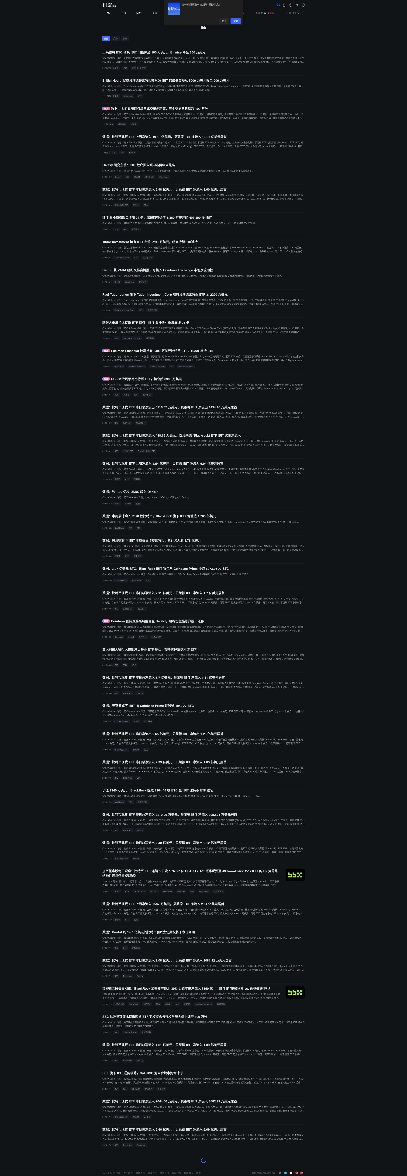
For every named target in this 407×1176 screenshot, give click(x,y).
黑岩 (136, 919)
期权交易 (136, 947)
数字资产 (142, 282)
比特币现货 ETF (121, 205)
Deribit (117, 282)
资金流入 (154, 891)
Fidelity (140, 693)
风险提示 (188, 1173)
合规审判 (148, 1088)
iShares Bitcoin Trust (132, 338)
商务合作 (164, 1173)
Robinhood (204, 891)
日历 (155, 13)
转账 (138, 503)
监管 (192, 891)
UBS (116, 338)
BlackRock (119, 528)
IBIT (125, 68)
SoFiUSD (136, 1088)
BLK (116, 1088)
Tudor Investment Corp (124, 310)
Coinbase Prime (121, 721)
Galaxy (117, 176)
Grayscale (141, 1145)
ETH (125, 665)
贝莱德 (115, 68)
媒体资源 (140, 1173)
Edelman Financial (137, 366)
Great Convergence (203, 1004)
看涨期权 (122, 124)
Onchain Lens (120, 580)
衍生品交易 (156, 636)
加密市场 (161, 1088)
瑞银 (116, 229)
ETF (122, 152)
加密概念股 (119, 1004)
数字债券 (221, 1004)
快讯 (123, 13)
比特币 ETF (147, 257)
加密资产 (147, 1004)
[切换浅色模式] (297, 5)
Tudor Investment (121, 257)
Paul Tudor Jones (185, 366)
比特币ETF (149, 176)
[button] (303, 5)
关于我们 (128, 1173)
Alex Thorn (164, 176)
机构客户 (142, 636)
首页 (109, 13)
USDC (117, 503)
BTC (116, 422)
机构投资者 (218, 891)
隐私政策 (176, 1173)
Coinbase (129, 282)
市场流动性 (146, 1032)
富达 (146, 205)
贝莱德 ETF (141, 422)
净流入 (168, 1004)
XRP (134, 665)
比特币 (112, 152)
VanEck (147, 1116)
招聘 (198, 1173)
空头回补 (181, 891)
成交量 (134, 124)
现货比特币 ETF (138, 68)
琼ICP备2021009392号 (263, 1173)
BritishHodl (128, 96)
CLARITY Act (139, 891)
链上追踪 (137, 556)
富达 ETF (127, 422)
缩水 (158, 1004)
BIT (130, 528)
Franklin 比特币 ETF (146, 451)
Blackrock (127, 693)
